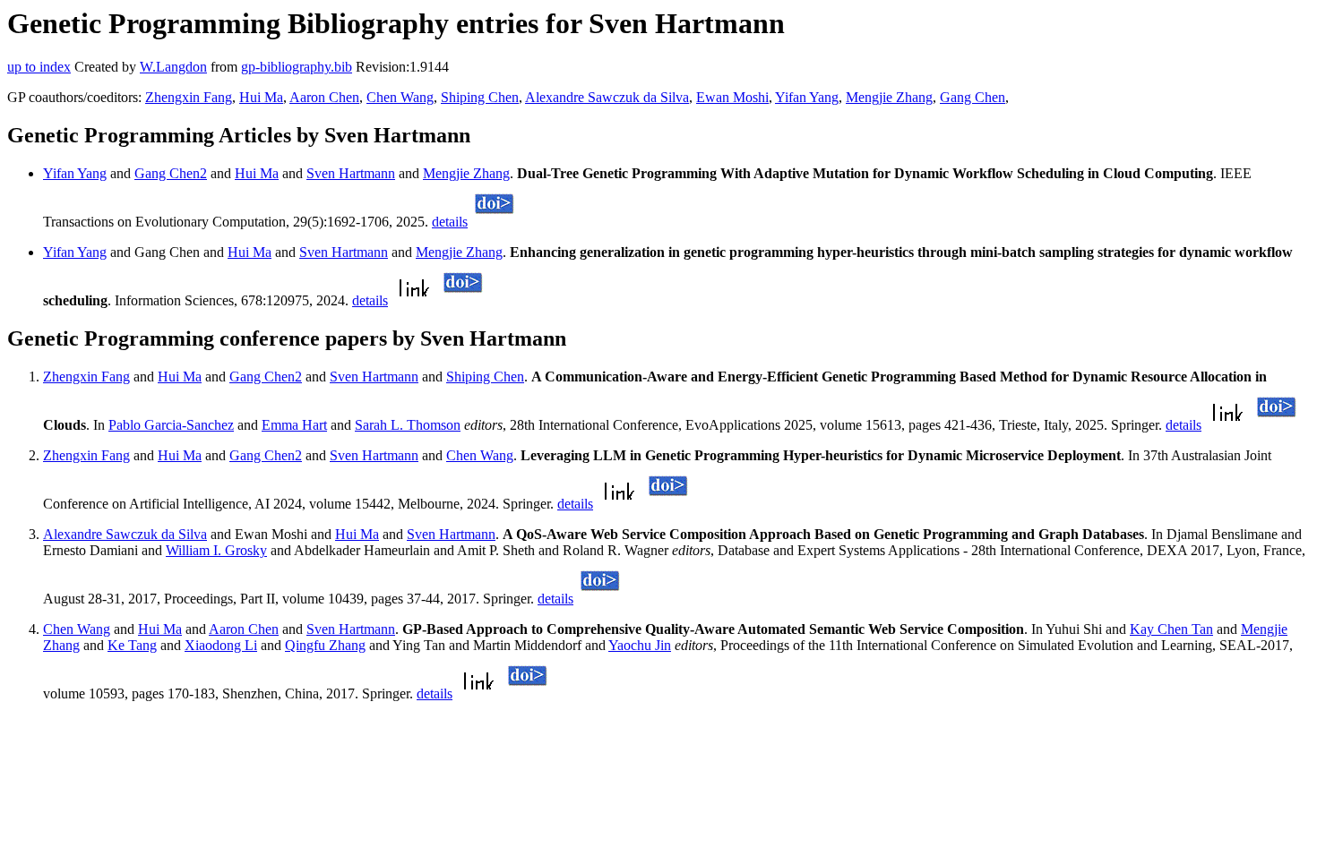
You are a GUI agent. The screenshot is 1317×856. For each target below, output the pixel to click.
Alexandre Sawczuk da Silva (607, 97)
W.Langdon (173, 66)
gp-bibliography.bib (296, 66)
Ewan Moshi (732, 97)
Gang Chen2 (170, 173)
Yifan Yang (807, 97)
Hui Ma (261, 97)
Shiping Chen (480, 97)
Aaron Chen (324, 97)
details (450, 221)
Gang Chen (972, 97)
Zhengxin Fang (188, 97)
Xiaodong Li (221, 645)
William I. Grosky (216, 550)
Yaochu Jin (639, 645)
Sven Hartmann (350, 173)
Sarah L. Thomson (408, 424)
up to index (39, 66)
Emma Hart (294, 424)
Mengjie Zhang (889, 97)
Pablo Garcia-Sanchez (171, 424)
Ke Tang (132, 645)
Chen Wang (400, 97)
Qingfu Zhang (325, 645)
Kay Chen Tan (1171, 629)
